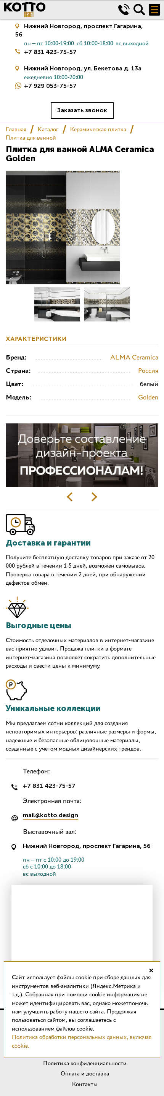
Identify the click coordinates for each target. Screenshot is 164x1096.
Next (94, 496)
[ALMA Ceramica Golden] (57, 304)
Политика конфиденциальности (85, 1063)
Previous (70, 496)
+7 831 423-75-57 (50, 52)
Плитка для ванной (31, 137)
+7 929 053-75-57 (50, 85)
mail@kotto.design (50, 815)
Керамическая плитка (98, 129)
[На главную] (55, 9)
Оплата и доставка (85, 1073)
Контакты (85, 1084)
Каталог (48, 129)
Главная (16, 129)
